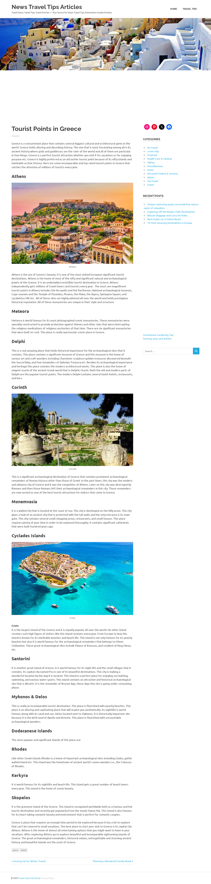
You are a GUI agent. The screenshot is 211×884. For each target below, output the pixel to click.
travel (150, 184)
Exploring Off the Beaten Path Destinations (171, 211)
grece (15, 850)
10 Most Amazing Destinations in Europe (169, 222)
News (150, 169)
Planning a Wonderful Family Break (112, 861)
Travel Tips (190, 9)
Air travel (152, 147)
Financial (152, 154)
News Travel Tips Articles (47, 6)
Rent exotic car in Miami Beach (164, 219)
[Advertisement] (105, 93)
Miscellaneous (155, 166)
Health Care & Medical (159, 158)
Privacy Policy (47, 878)
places (15, 136)
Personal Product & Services (162, 173)
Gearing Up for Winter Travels (29, 861)
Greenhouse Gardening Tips (158, 334)
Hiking (150, 162)
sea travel (152, 180)
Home (173, 9)
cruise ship (153, 151)
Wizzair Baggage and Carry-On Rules (167, 215)
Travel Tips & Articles (29, 878)
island (23, 850)
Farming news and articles (157, 338)
